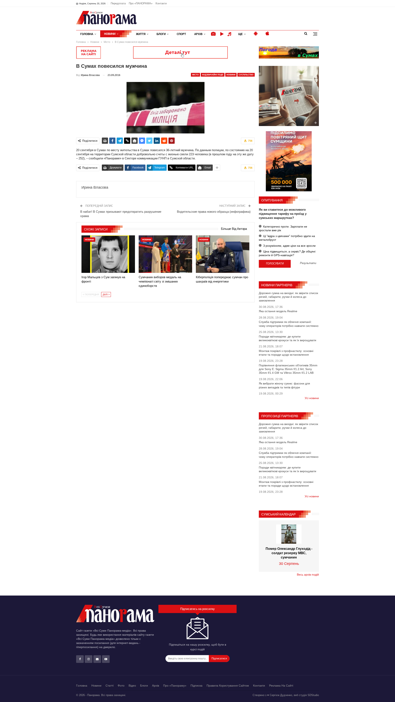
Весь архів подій (308, 574)
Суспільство (246, 75)
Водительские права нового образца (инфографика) (214, 211)
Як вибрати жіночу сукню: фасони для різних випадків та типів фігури (284, 385)
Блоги (161, 34)
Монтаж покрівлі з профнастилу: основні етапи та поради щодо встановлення (286, 352)
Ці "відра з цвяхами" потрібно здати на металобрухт (287, 237)
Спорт (181, 34)
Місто (195, 75)
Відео (132, 685)
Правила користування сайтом (228, 685)
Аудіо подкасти (230, 34)
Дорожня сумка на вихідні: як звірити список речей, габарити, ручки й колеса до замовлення (288, 296)
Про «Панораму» (174, 685)
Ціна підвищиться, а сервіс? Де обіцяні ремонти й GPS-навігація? (287, 253)
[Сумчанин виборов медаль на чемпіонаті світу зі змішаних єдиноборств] (165, 254)
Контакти (161, 3)
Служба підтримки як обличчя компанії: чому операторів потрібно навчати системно (288, 323)
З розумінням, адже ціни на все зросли (289, 245)
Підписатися (219, 658)
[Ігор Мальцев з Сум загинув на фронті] (108, 254)
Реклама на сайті (281, 685)
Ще (240, 34)
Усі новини (312, 398)
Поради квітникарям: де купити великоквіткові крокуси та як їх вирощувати (287, 338)
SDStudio (313, 695)
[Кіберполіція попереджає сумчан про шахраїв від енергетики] (222, 254)
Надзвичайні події (212, 75)
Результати (308, 263)
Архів (198, 34)
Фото (121, 685)
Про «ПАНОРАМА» (140, 3)
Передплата (118, 3)
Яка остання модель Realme (278, 311)
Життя (140, 34)
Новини (109, 33)
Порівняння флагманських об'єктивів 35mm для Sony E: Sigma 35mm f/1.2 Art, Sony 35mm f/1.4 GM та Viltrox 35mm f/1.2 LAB (288, 369)
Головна (86, 34)
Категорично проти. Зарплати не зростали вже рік (283, 228)
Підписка (196, 685)
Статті (110, 685)
